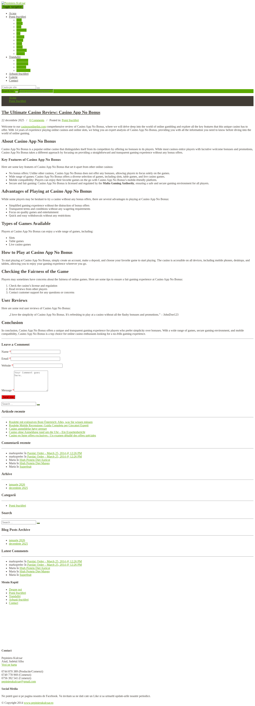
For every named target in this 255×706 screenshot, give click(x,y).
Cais (19, 20)
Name (6, 351)
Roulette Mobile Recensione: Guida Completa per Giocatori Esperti (48, 425)
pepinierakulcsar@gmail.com (18, 681)
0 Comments (36, 120)
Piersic (20, 36)
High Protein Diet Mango (35, 463)
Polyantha (22, 63)
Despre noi (15, 589)
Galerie (13, 77)
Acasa (12, 13)
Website (7, 365)
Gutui (19, 40)
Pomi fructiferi (17, 16)
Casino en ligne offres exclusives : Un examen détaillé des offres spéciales (52, 435)
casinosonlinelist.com (33, 126)
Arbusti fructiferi (19, 73)
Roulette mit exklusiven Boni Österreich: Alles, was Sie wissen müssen (51, 422)
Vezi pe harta (9, 664)
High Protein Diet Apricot (35, 459)
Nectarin (21, 30)
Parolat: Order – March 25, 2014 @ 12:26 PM (54, 453)
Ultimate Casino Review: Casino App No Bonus (50, 112)
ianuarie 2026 (17, 484)
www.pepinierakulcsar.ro (38, 702)
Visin (19, 46)
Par (18, 33)
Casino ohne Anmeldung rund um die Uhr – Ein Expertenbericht (47, 432)
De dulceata (23, 70)
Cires (19, 23)
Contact (13, 80)
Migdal (20, 53)
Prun (19, 43)
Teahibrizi (22, 60)
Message (7, 390)
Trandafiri (15, 57)
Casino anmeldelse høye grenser (28, 428)
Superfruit (25, 466)
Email (6, 358)
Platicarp (21, 50)
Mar (18, 26)
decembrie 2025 (18, 487)
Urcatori (21, 67)
